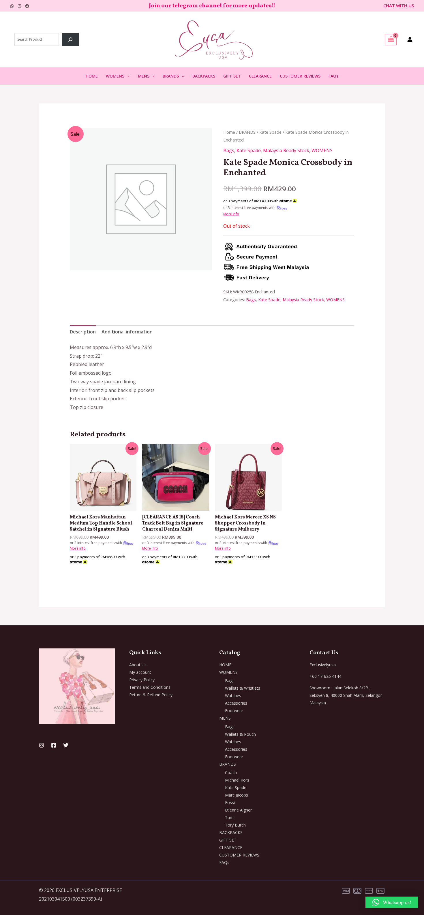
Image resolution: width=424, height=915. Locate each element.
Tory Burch (235, 825)
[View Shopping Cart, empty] (391, 39)
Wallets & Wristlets (242, 688)
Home (229, 132)
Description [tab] (83, 332)
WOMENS (115, 76)
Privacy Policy (142, 679)
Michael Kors (237, 780)
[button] (127, 76)
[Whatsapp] (12, 6)
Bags (228, 150)
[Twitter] (65, 745)
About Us (138, 664)
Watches (233, 695)
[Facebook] (27, 6)
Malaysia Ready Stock (286, 150)
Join (155, 6)
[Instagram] (20, 6)
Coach (231, 772)
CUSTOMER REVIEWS (300, 76)
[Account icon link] (409, 39)
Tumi (229, 817)
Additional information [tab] (127, 332)
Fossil (230, 802)
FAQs (333, 76)
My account (140, 672)
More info (231, 214)
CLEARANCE (260, 76)
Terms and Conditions (149, 687)
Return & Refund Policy (150, 694)
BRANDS (171, 76)
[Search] (70, 39)
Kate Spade (270, 132)
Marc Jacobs (236, 795)
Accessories (236, 703)
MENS (143, 76)
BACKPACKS (203, 76)
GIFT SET (232, 76)
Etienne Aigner (238, 810)
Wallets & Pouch (240, 734)
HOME (92, 76)
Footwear (234, 710)
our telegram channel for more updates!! (218, 6)
